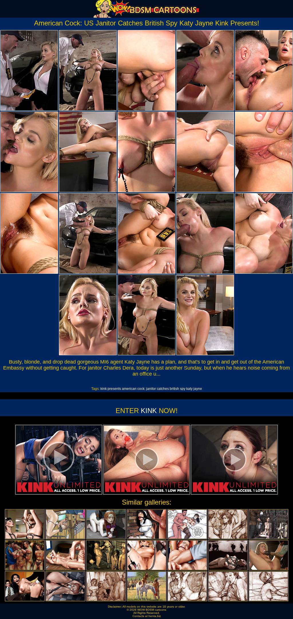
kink (103, 389)
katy (189, 389)
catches (163, 389)
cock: (141, 389)
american (129, 389)
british (174, 389)
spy (182, 389)
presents (114, 389)
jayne (197, 389)
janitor (151, 389)
